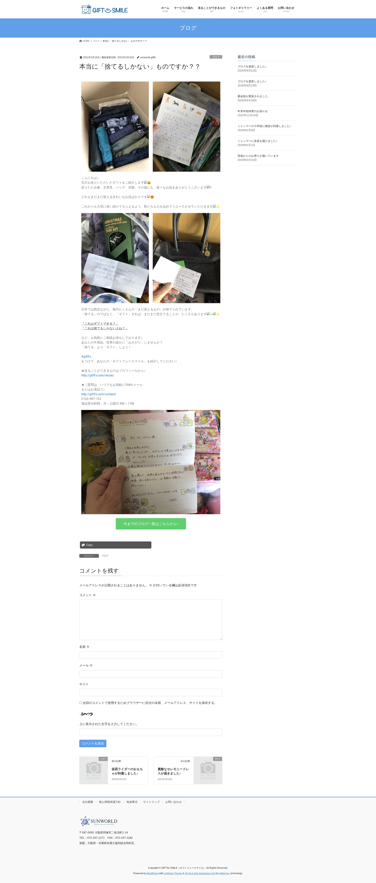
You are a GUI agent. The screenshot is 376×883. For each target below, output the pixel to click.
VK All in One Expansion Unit (200, 873)
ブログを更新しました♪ (252, 66)
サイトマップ (151, 801)
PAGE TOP (364, 853)
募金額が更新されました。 (254, 96)
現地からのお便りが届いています (258, 155)
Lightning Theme (173, 873)
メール (86, 665)
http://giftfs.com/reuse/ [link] (97, 375)
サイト (84, 684)
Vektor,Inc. (224, 873)
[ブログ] (94, 765)
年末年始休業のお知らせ (253, 111)
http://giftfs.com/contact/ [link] (98, 394)
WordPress (152, 873)
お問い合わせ (173, 801)
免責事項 (132, 801)
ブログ (216, 56)
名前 (84, 646)
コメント (87, 595)
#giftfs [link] (86, 356)
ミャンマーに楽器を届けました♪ (257, 140)
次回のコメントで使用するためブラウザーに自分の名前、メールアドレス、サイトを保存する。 (150, 702)
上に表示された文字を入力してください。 (109, 724)
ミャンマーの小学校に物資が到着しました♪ (264, 126)
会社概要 (87, 801)
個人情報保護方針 (110, 801)
